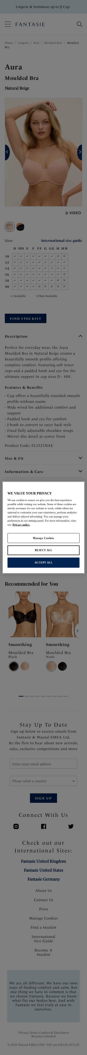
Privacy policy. (21, 524)
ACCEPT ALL (44, 562)
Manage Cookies (43, 537)
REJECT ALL (43, 550)
